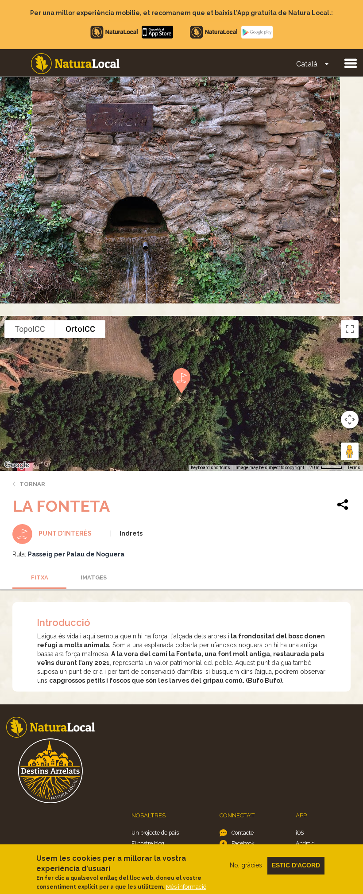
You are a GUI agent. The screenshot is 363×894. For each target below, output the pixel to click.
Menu (350, 63)
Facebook (243, 843)
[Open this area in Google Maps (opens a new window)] (16, 465)
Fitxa (39, 577)
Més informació (186, 886)
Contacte (243, 832)
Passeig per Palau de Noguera (76, 554)
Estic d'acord (296, 865)
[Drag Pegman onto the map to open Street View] (350, 451)
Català (306, 64)
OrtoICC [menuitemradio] (80, 329)
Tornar (32, 484)
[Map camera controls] (350, 419)
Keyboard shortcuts (210, 467)
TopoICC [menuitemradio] (30, 329)
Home (75, 63)
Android (305, 843)
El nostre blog (147, 843)
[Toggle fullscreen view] (350, 329)
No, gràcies (246, 865)
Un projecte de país (155, 832)
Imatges (94, 577)
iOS (300, 832)
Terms (354, 467)
